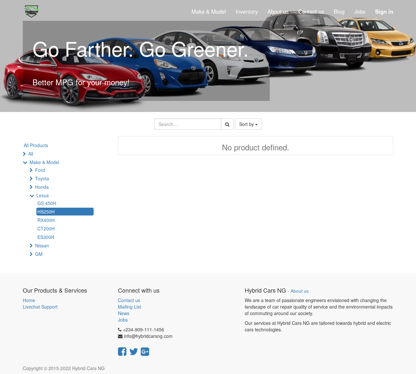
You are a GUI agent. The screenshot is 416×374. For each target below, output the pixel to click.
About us (300, 291)
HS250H (46, 211)
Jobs (123, 319)
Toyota (42, 178)
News (123, 313)
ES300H (45, 237)
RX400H (46, 220)
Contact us (129, 300)
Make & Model (44, 162)
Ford (40, 170)
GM (39, 254)
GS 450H (46, 203)
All (30, 153)
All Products (36, 145)
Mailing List (129, 306)
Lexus (42, 195)
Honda (42, 187)
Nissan (42, 245)
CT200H (46, 228)
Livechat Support (40, 306)
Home (29, 300)
